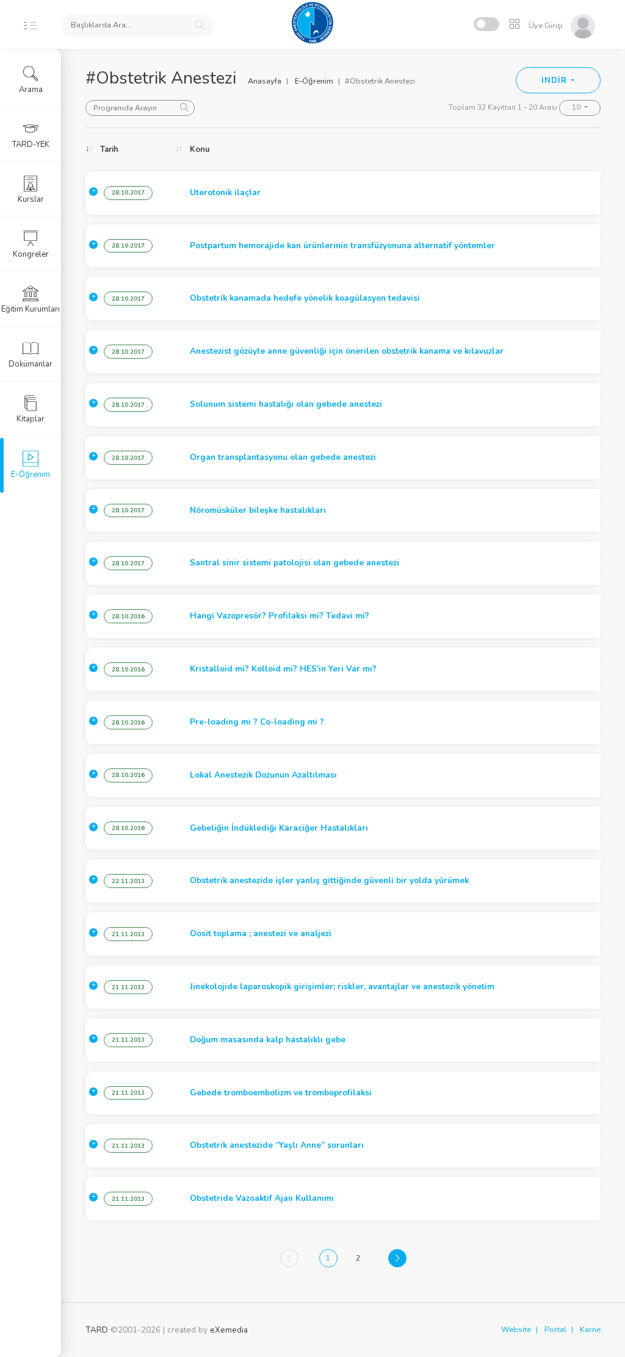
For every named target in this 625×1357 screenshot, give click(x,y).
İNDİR (555, 80)
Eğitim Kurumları (30, 309)
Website (516, 1329)
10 (577, 107)
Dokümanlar (30, 364)
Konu (199, 149)
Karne (590, 1329)
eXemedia (229, 1330)
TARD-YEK (30, 144)
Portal (555, 1329)
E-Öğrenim (314, 81)
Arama (31, 89)
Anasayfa (264, 81)
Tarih (109, 149)
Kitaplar (30, 419)
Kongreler (31, 254)
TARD (96, 1330)
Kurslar (31, 199)
